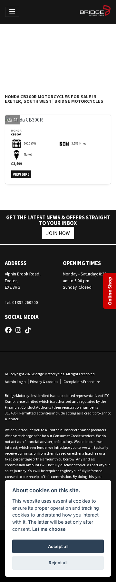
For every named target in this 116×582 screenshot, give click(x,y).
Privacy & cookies (44, 381)
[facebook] (10, 330)
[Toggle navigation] (12, 12)
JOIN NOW (58, 233)
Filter (92, 37)
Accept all (58, 546)
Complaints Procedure (81, 381)
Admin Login (15, 381)
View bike (21, 174)
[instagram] (20, 330)
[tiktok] (29, 330)
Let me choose (49, 529)
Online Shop (109, 291)
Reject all (58, 562)
